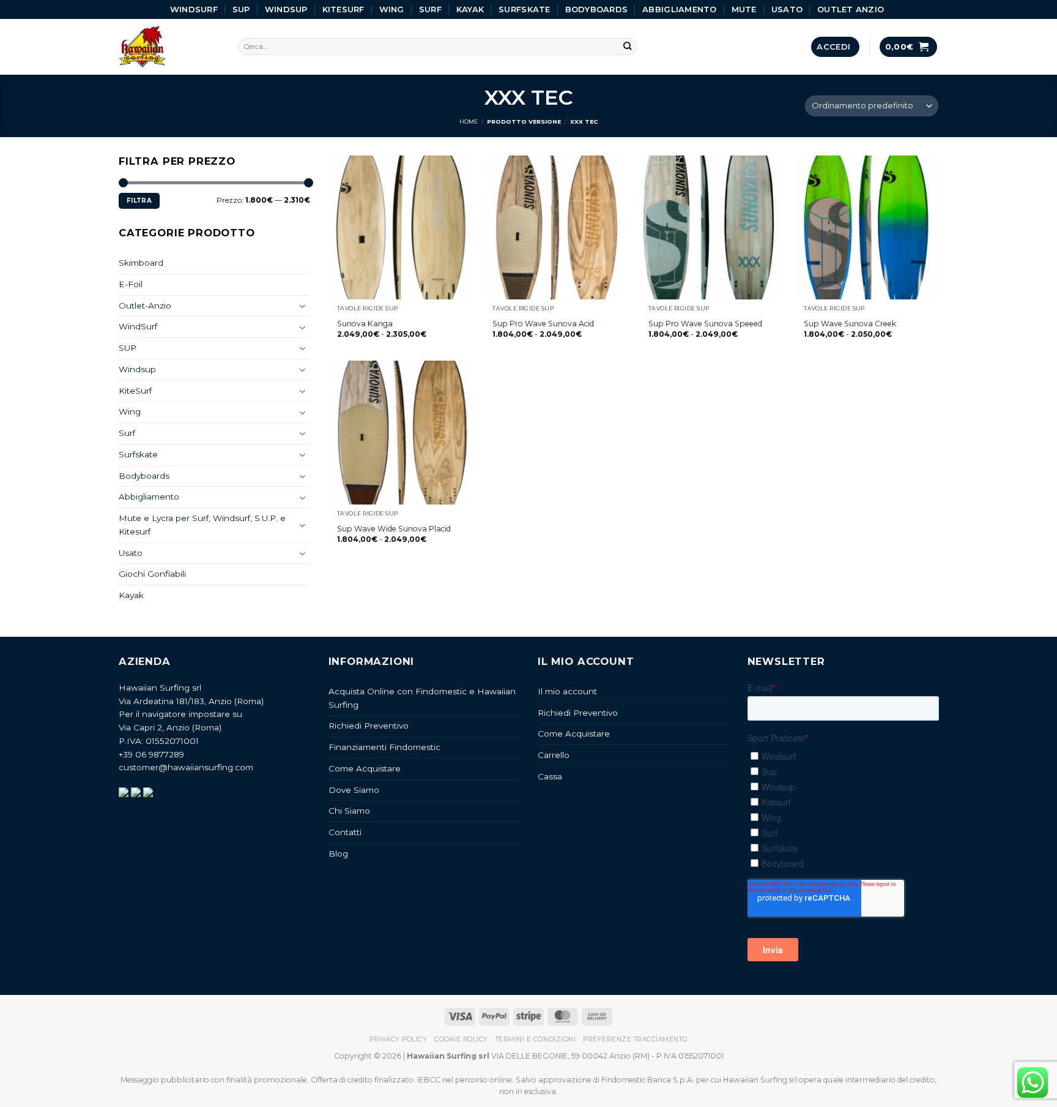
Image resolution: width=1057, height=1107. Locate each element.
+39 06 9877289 (151, 754)
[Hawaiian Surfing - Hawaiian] (169, 47)
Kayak (470, 9)
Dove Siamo (353, 790)
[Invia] (628, 47)
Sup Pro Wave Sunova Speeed (705, 323)
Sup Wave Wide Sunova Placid (394, 528)
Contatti (345, 832)
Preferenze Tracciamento (635, 1039)
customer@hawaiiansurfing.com (186, 767)
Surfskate (524, 9)
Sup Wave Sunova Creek (850, 323)
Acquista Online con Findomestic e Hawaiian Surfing (422, 698)
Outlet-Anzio (145, 305)
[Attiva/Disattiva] (302, 305)
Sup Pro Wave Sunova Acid (543, 323)
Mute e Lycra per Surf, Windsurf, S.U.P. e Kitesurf (202, 524)
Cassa (550, 776)
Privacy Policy (398, 1039)
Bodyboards (596, 9)
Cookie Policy (461, 1039)
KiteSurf (343, 9)
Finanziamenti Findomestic (384, 747)
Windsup (286, 9)
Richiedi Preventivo (368, 725)
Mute (744, 9)
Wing (391, 9)
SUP (241, 9)
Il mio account (567, 691)
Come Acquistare (364, 768)
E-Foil (131, 284)
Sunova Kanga (365, 323)
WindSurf (194, 9)
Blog (338, 853)
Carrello (553, 755)
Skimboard (141, 263)
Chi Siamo (349, 811)
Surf (430, 9)
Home (468, 121)
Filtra (139, 201)
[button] (835, 47)
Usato (787, 9)
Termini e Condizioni (535, 1039)
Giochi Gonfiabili (152, 574)
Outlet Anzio (850, 9)
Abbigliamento (679, 9)
